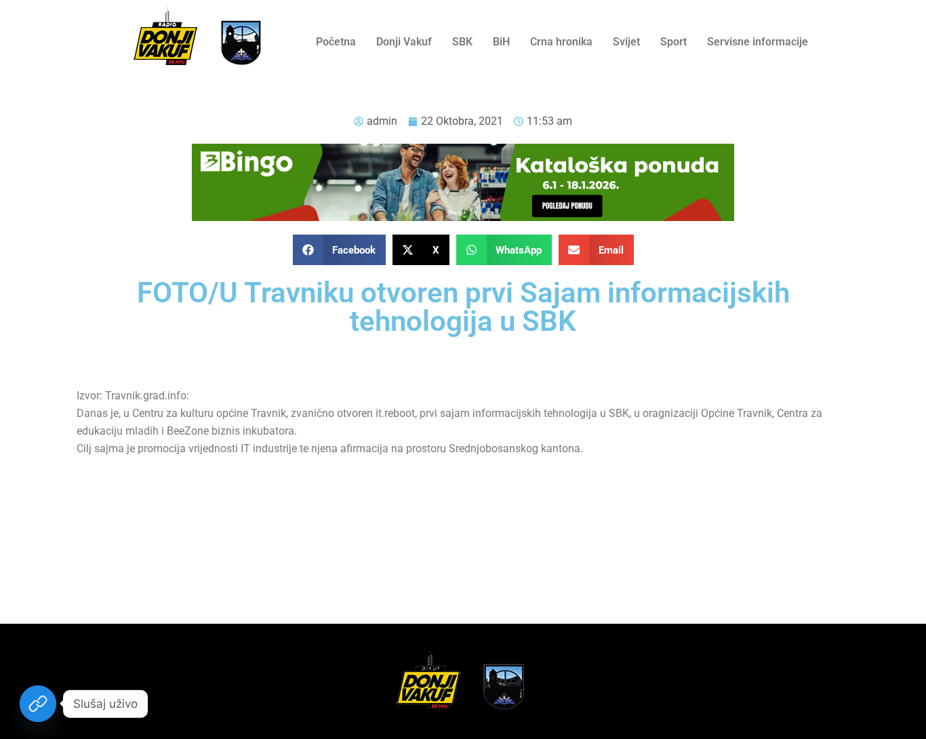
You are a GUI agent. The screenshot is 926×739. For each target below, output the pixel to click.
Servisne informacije (757, 41)
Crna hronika (561, 41)
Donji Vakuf (404, 41)
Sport (673, 41)
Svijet (626, 41)
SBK (462, 41)
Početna (336, 41)
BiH (501, 41)
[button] (339, 250)
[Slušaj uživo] (38, 703)
